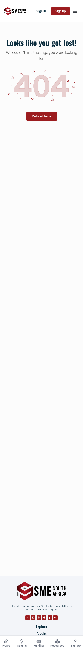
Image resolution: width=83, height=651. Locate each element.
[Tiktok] (50, 617)
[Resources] (57, 641)
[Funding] (38, 641)
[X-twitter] (27, 617)
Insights (22, 645)
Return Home (41, 116)
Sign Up (76, 645)
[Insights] (21, 641)
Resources (57, 645)
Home (6, 645)
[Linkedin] (33, 617)
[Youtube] (55, 617)
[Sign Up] (75, 641)
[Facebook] (44, 617)
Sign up (60, 11)
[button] (75, 11)
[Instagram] (39, 617)
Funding (39, 645)
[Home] (6, 641)
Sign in (41, 11)
